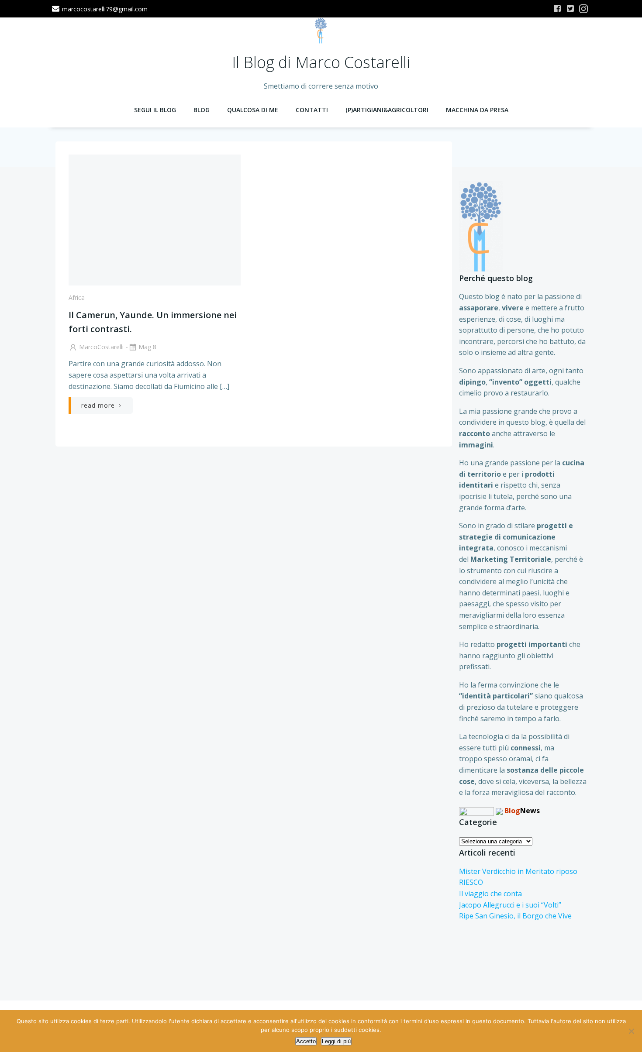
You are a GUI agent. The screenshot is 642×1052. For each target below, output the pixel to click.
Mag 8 (147, 347)
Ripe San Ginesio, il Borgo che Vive (515, 916)
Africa (77, 297)
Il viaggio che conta (490, 893)
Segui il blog (155, 110)
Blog (201, 110)
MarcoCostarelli (101, 347)
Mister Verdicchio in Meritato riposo (518, 871)
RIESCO (471, 882)
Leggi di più (336, 1041)
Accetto (306, 1041)
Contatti (312, 110)
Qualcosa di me (252, 110)
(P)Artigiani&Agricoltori (386, 110)
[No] (631, 1031)
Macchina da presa (477, 110)
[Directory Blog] (476, 810)
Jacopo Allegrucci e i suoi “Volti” (510, 905)
